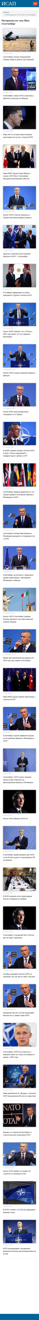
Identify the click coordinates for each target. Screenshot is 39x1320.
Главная (6, 12)
